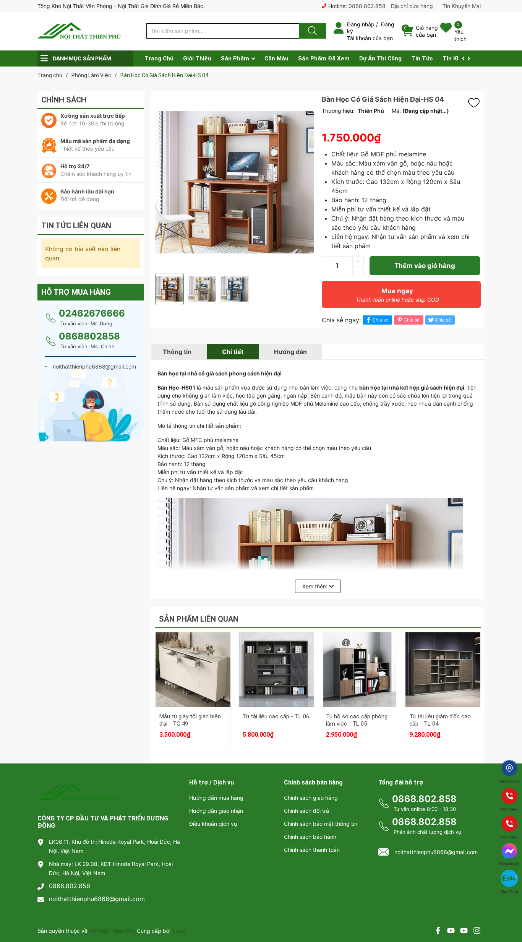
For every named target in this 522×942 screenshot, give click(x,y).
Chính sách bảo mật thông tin (320, 823)
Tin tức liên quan (76, 225)
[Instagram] (477, 931)
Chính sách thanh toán (312, 849)
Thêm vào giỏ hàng (424, 266)
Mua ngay (397, 295)
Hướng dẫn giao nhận (216, 810)
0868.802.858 (367, 6)
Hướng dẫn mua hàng (216, 797)
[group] (234, 182)
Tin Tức (422, 58)
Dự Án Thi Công (380, 58)
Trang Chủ (158, 58)
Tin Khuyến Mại (462, 6)
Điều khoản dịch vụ (213, 823)
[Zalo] (464, 931)
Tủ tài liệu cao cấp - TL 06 (276, 716)
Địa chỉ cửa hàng (412, 6)
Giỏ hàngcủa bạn (427, 31)
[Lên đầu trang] (510, 909)
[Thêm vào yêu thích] (475, 102)
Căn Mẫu (276, 58)
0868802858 (89, 336)
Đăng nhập (360, 24)
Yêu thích (460, 35)
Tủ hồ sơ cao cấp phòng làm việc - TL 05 (356, 720)
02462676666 (92, 313)
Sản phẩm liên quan (198, 619)
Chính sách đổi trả (306, 810)
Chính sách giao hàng (311, 797)
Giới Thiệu (197, 58)
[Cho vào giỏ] (193, 648)
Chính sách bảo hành (310, 836)
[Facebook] (438, 931)
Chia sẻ (380, 320)
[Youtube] (451, 931)
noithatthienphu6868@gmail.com (97, 899)
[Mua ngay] (193, 684)
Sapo (178, 930)
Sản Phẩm (235, 58)
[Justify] (311, 31)
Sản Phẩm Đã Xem (324, 58)
